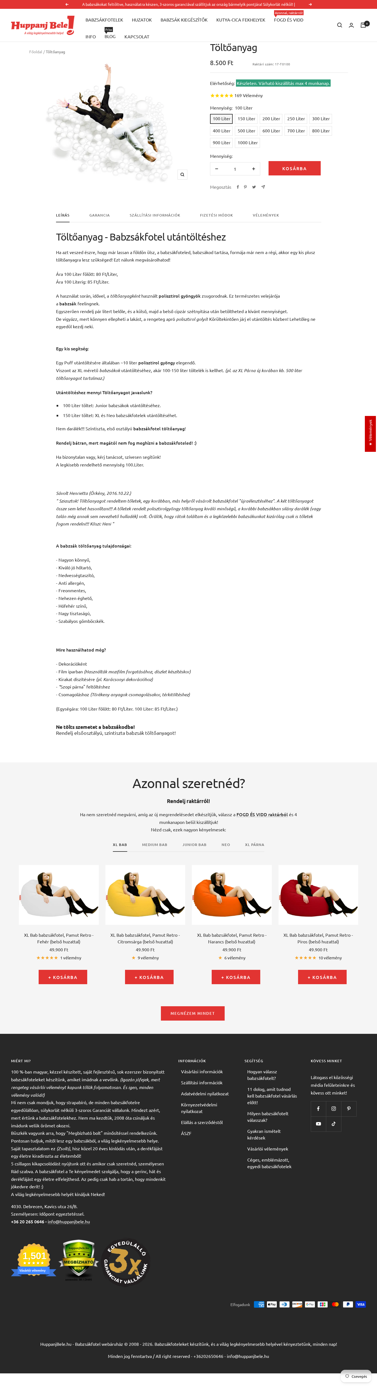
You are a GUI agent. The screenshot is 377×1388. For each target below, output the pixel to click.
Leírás (63, 215)
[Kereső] (339, 25)
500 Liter (246, 130)
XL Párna (254, 844)
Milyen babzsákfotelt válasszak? (267, 1117)
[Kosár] (363, 25)
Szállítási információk (201, 1082)
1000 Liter (248, 142)
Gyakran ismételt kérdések (264, 1134)
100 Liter (221, 118)
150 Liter (246, 118)
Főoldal (35, 51)
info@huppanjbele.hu (69, 1221)
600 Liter (271, 130)
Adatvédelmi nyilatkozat (205, 1093)
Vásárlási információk (202, 1071)
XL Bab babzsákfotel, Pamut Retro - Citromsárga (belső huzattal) (145, 938)
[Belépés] (351, 25)
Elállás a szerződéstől (202, 1122)
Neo (226, 844)
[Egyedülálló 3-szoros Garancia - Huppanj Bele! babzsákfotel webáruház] (125, 1241)
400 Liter (221, 130)
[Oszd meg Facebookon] (238, 187)
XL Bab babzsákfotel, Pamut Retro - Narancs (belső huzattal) (232, 938)
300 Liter (321, 118)
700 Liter (296, 130)
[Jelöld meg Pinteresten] (245, 187)
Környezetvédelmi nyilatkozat (199, 1108)
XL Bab (120, 844)
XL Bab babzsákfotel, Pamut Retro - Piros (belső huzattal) (318, 938)
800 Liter (321, 130)
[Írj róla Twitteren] (254, 187)
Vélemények (266, 215)
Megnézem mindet (193, 1013)
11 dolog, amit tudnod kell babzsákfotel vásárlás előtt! (272, 1095)
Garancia (99, 215)
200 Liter (271, 118)
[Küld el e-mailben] (263, 187)
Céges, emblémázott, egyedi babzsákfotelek (269, 1163)
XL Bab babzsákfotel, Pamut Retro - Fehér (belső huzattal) (59, 938)
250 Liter (296, 118)
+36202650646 (208, 1356)
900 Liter (221, 142)
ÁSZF (186, 1133)
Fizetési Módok (216, 215)
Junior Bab (194, 844)
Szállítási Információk (155, 215)
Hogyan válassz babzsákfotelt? (262, 1075)
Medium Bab (155, 844)
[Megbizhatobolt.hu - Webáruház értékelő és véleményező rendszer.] (79, 1241)
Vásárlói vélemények (267, 1148)
